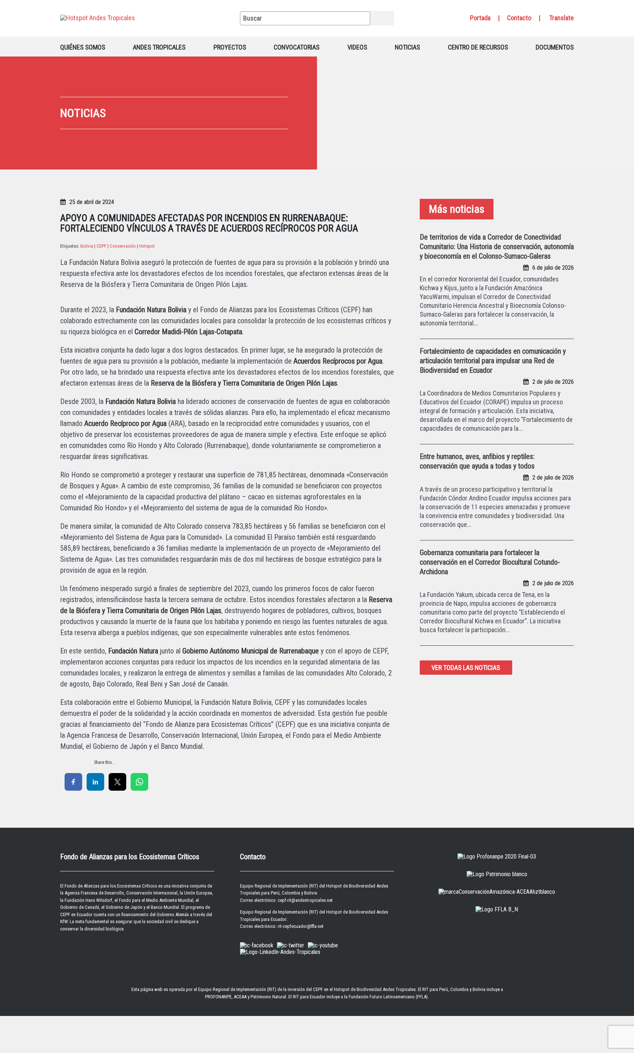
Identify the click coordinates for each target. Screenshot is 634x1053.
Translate (561, 18)
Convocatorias (297, 47)
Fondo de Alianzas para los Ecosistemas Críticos (111, 886)
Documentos (555, 47)
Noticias (407, 47)
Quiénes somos (82, 47)
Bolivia (86, 246)
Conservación (123, 246)
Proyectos (230, 47)
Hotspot (147, 246)
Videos (357, 47)
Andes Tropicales (159, 47)
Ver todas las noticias (465, 667)
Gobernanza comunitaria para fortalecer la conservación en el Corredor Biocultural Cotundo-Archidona (490, 562)
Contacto (519, 18)
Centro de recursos (478, 47)
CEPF (101, 246)
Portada (480, 18)
